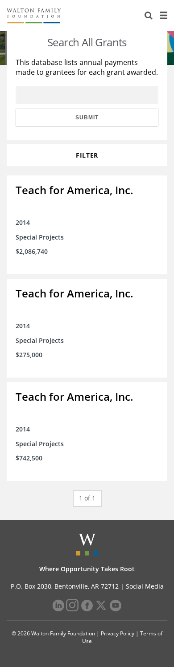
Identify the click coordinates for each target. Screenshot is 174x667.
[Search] (149, 16)
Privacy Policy (117, 633)
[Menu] (163, 16)
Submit (87, 117)
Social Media (145, 586)
